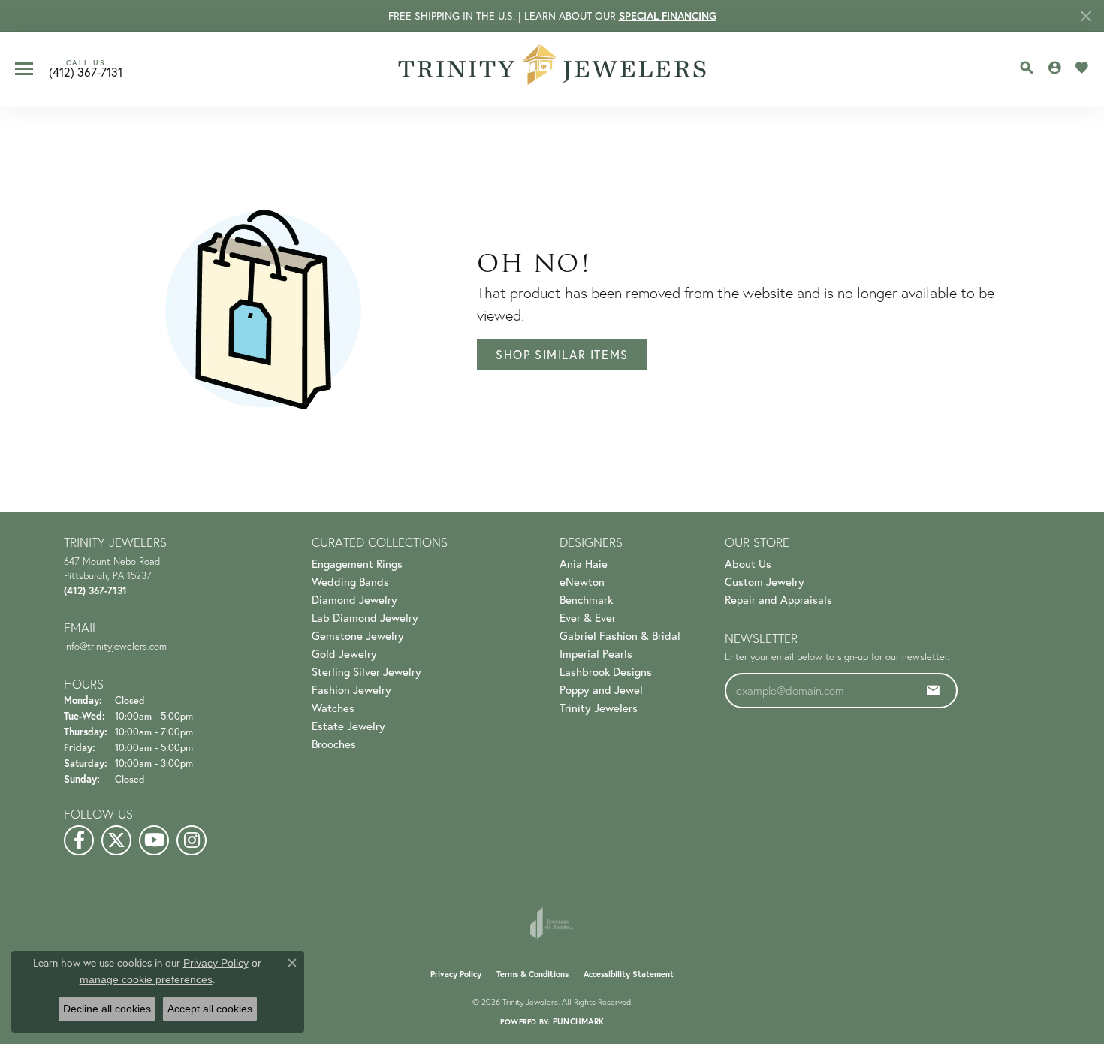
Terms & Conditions (532, 974)
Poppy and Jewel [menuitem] (601, 689)
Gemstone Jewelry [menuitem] (358, 635)
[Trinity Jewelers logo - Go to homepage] (552, 69)
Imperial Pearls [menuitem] (596, 653)
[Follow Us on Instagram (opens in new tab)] (191, 840)
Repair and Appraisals (778, 599)
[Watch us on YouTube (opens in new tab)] (154, 840)
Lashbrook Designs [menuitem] (606, 671)
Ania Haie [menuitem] (584, 563)
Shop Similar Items (562, 354)
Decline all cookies (107, 1009)
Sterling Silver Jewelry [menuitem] (366, 671)
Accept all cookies (209, 1009)
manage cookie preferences (146, 979)
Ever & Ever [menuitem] (588, 617)
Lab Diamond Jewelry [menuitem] (365, 617)
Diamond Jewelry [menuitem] (354, 599)
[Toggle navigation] (24, 69)
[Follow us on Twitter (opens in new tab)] (116, 840)
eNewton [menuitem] (582, 581)
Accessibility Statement (629, 974)
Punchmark (578, 1021)
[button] (1026, 67)
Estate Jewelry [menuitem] (348, 725)
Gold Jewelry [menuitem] (344, 653)
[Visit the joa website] (552, 923)
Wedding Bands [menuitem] (350, 581)
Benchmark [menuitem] (586, 599)
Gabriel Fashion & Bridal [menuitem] (620, 635)
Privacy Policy (455, 974)
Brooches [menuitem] (334, 743)
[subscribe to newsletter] (933, 690)
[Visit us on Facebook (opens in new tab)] (79, 840)
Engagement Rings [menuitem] (357, 563)
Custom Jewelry (764, 581)
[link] (85, 69)
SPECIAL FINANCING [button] (667, 16)
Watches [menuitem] (333, 707)
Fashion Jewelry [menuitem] (351, 689)
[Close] (1085, 16)
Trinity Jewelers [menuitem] (599, 707)
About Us (748, 563)
